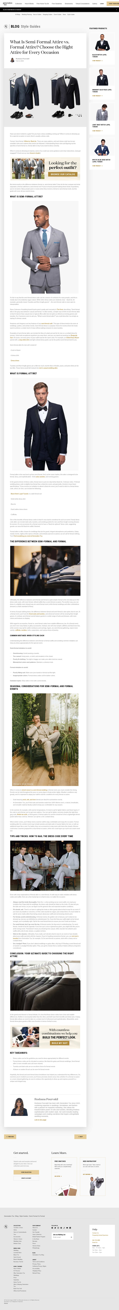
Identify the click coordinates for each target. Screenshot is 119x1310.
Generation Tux (9, 1216)
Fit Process (17, 1270)
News (64, 14)
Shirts (15, 1230)
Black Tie (16, 1255)
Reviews (35, 1241)
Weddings (16, 1275)
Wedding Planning (27, 14)
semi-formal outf (46, 323)
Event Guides (57, 14)
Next (81, 1136)
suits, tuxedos (40, 477)
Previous (11, 1136)
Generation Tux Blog (38, 1255)
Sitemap (6, 1303)
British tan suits (22, 814)
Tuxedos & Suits (18, 1227)
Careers (35, 1230)
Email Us (95, 1242)
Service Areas (36, 1245)
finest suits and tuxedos (37, 614)
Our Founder (36, 1232)
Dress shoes (15, 360)
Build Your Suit (18, 1288)
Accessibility (36, 1268)
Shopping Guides (47, 14)
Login (102, 3)
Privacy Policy (37, 1264)
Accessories (17, 1236)
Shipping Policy (37, 1270)
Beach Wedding (18, 1259)
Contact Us (95, 1233)
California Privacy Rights (39, 1266)
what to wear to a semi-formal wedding (34, 790)
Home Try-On (17, 1282)
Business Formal (18, 1261)
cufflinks (18, 630)
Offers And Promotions (20, 1291)
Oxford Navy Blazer (72, 337)
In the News (36, 1239)
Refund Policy (36, 1273)
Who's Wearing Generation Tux (21, 1285)
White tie (27, 141)
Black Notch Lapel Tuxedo (19, 494)
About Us (35, 1227)
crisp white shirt (24, 340)
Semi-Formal (17, 1257)
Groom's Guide (35, 153)
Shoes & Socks (18, 1239)
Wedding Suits (18, 1241)
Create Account (26, 1178)
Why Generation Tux (19, 1273)
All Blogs (17, 14)
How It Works (17, 1268)
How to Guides (37, 14)
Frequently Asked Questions (100, 1235)
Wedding (16, 1250)
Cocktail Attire (17, 1252)
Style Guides (71, 14)
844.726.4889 (96, 1240)
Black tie (33, 141)
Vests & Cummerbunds (20, 1232)
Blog (16, 1216)
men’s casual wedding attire (48, 368)
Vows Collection (37, 1234)
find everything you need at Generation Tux (28, 536)
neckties (24, 630)
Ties (15, 1234)
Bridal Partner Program (39, 1236)
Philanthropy (36, 1248)
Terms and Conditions (39, 1261)
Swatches (16, 1280)
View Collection (26, 1172)
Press (34, 1243)
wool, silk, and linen (29, 799)
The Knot (60, 309)
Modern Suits (17, 1243)
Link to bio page (40, 1120)
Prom (15, 1277)
